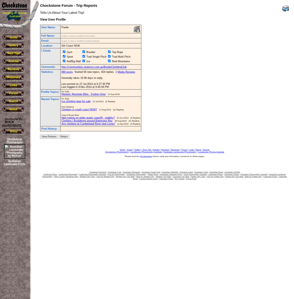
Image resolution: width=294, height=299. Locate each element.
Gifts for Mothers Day (105, 176)
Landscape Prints (270, 176)
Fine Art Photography (116, 174)
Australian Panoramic (98, 172)
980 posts (67, 71)
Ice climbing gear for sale (76, 101)
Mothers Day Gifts (87, 176)
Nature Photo (153, 174)
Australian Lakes (186, 172)
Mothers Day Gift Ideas (125, 176)
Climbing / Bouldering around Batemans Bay (87, 120)
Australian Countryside (151, 172)
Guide (130, 150)
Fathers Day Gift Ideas (234, 176)
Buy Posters (180, 179)
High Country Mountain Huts (66, 176)
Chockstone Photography (117, 152)
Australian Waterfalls (170, 172)
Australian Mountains (131, 172)
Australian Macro (216, 172)
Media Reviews (126, 71)
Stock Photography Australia (195, 174)
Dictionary (175, 150)
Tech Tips (147, 150)
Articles (156, 150)
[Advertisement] (14, 235)
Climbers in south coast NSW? (79, 109)
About (198, 150)
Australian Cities (201, 172)
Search (206, 150)
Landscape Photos (215, 174)
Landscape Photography (68, 174)
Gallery (137, 150)
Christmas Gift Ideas (181, 176)
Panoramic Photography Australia (254, 174)
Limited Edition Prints (148, 179)
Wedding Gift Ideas (163, 176)
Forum (184, 150)
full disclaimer (146, 156)
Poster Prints (191, 179)
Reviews (165, 150)
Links (191, 150)
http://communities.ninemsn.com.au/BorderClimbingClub (94, 66)
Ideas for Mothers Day (145, 176)
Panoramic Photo (166, 179)
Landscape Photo (50, 174)
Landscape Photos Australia (211, 152)
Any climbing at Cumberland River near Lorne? (88, 123)
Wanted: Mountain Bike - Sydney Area (83, 94)
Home (122, 150)
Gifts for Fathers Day (215, 176)
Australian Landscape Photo (171, 174)
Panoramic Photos (231, 174)
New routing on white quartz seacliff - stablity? (88, 117)
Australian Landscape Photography (180, 152)
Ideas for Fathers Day (253, 176)
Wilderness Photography (136, 174)
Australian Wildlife (232, 172)
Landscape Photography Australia (146, 152)
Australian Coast (114, 172)
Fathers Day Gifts (198, 176)
